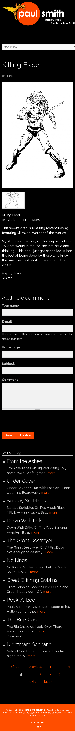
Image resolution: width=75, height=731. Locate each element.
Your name (10, 305)
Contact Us (37, 722)
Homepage (11, 347)
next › (31, 681)
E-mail (7, 321)
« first (14, 667)
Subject (8, 363)
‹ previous (34, 667)
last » (48, 681)
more (51, 473)
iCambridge (39, 715)
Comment (11, 380)
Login (37, 726)
